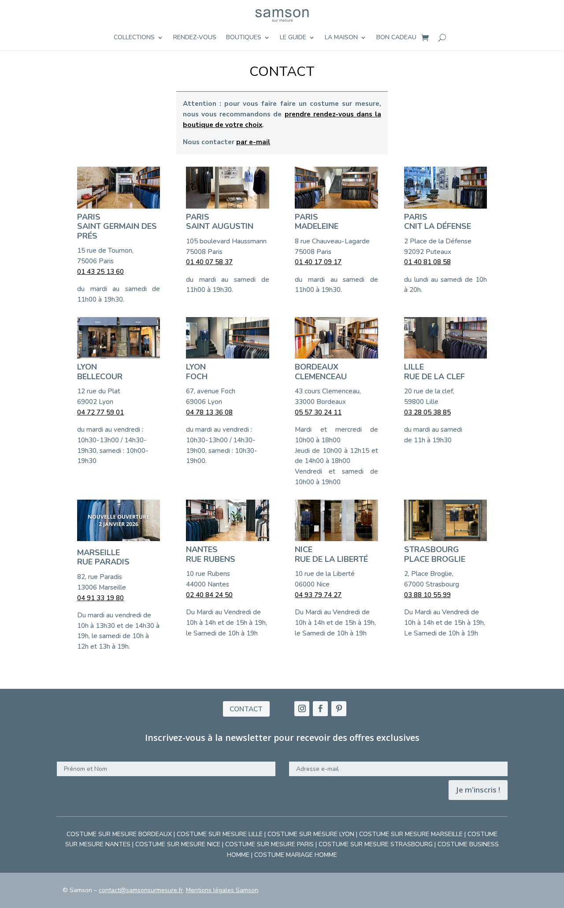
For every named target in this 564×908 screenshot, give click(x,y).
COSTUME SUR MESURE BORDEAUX (119, 834)
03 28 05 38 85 (427, 412)
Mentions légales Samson (222, 890)
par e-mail (253, 141)
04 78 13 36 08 (209, 412)
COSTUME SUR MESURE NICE (177, 844)
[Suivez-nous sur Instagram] (301, 708)
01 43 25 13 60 (100, 271)
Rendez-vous (194, 37)
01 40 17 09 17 (318, 261)
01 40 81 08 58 (427, 261)
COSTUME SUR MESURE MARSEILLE (411, 834)
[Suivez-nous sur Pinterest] (338, 708)
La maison (341, 37)
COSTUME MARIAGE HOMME (295, 855)
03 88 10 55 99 (427, 594)
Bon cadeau (396, 37)
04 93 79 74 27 (318, 594)
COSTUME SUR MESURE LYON (310, 834)
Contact (246, 709)
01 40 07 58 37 (209, 261)
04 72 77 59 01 (100, 412)
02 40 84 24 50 (209, 594)
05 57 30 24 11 (318, 412)
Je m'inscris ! (478, 790)
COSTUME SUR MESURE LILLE (220, 834)
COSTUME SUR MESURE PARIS (269, 844)
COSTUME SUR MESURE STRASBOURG (376, 844)
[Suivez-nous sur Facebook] (320, 708)
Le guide (293, 37)
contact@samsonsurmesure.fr (141, 890)
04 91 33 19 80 (100, 597)
